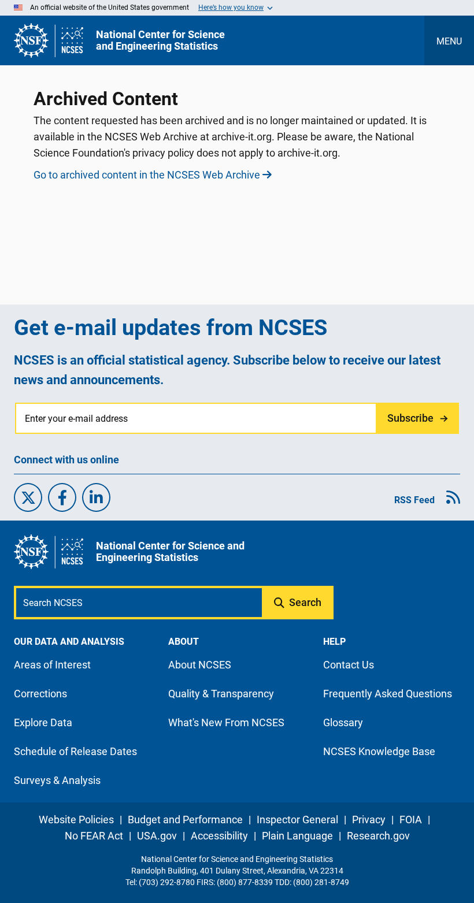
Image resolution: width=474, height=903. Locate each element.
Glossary (343, 722)
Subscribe (410, 418)
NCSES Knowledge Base (379, 751)
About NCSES (199, 665)
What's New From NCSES (226, 722)
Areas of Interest (52, 665)
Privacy (369, 819)
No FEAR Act (94, 836)
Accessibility (219, 836)
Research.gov (378, 836)
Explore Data (43, 722)
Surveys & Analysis (57, 780)
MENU (449, 41)
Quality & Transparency (221, 694)
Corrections (40, 694)
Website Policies (76, 819)
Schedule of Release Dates (75, 751)
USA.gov (157, 836)
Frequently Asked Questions (387, 694)
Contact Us (348, 665)
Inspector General (297, 819)
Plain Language (297, 836)
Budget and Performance (185, 819)
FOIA (410, 819)
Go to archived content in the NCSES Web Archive (147, 175)
